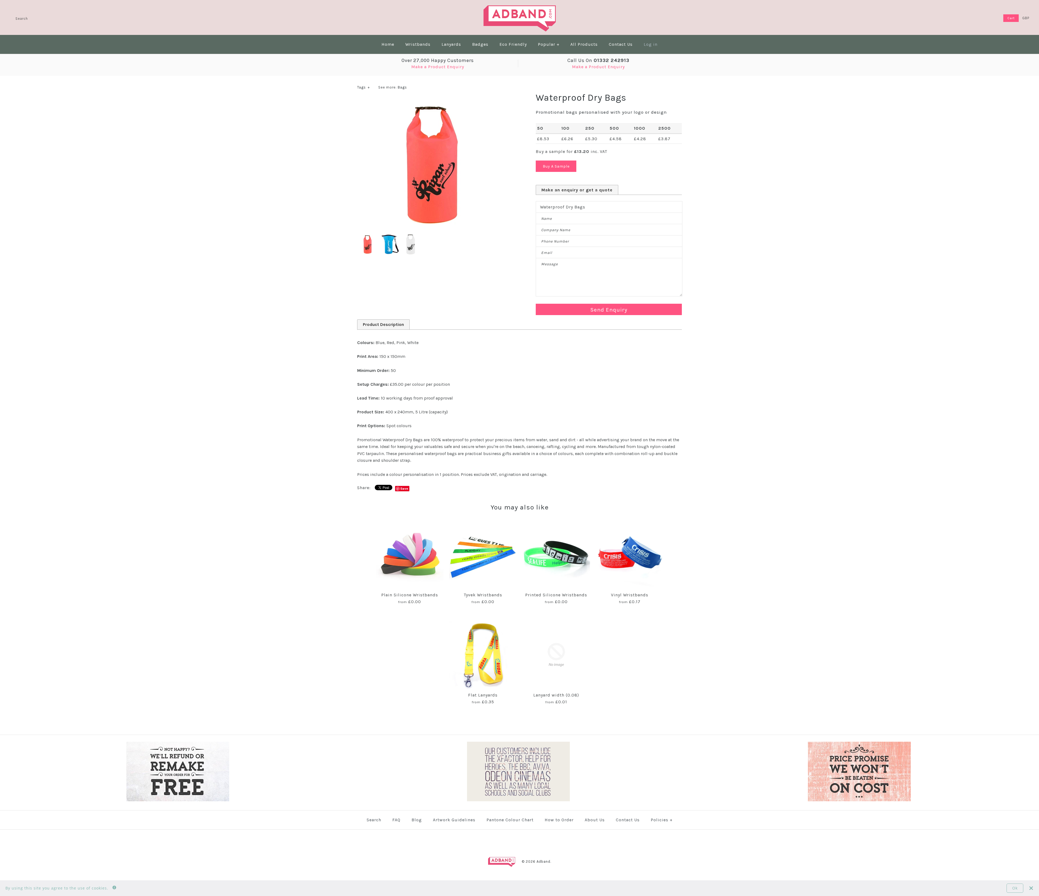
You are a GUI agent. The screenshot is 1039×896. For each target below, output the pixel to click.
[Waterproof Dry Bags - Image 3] (410, 237)
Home (388, 44)
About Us (595, 819)
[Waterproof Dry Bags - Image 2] (389, 237)
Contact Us (621, 44)
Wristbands (417, 44)
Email (546, 253)
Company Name (555, 230)
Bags (402, 87)
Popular (549, 44)
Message (549, 264)
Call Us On (598, 60)
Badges (480, 44)
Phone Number (555, 241)
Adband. (544, 861)
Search (374, 819)
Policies (662, 819)
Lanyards (451, 44)
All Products (584, 44)
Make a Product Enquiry (437, 66)
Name (546, 219)
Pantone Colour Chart (510, 819)
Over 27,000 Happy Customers (438, 60)
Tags (363, 87)
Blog (417, 819)
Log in (650, 44)
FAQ (396, 819)
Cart (1011, 18)
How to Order (559, 819)
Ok (1015, 888)
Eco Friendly (513, 44)
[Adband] (520, 8)
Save (404, 488)
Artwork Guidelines (454, 819)
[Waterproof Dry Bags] (430, 102)
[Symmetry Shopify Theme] (177, 800)
